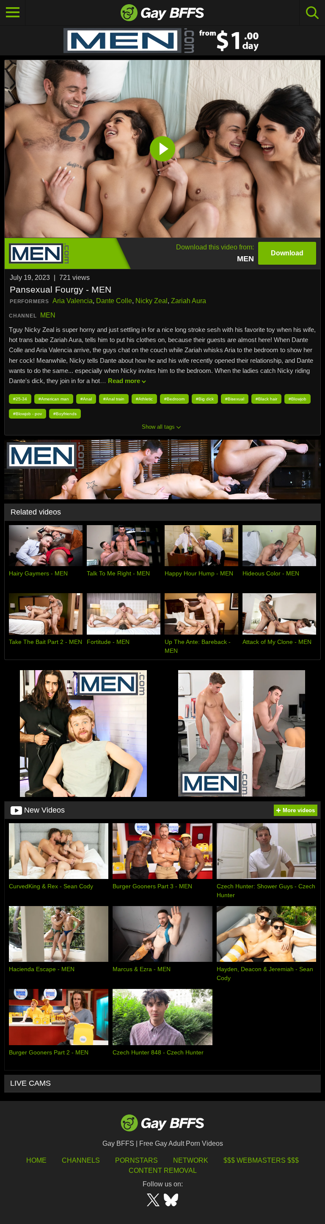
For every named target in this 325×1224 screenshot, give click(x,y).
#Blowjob (297, 399)
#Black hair (266, 399)
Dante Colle (114, 300)
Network (190, 1160)
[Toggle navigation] (12, 12)
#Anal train (113, 399)
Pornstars (136, 1160)
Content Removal (163, 1170)
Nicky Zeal (151, 300)
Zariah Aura (188, 300)
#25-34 (20, 399)
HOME (36, 1160)
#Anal (86, 399)
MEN (47, 315)
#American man (54, 399)
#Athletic (144, 399)
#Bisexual (234, 399)
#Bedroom (174, 399)
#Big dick (205, 399)
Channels (81, 1160)
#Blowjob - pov (27, 413)
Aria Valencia (72, 300)
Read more (124, 380)
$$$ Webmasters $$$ (261, 1160)
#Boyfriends (65, 413)
